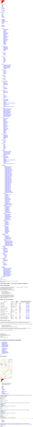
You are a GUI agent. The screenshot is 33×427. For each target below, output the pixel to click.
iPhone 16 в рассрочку (7, 113)
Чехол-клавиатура (6, 100)
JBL (4, 261)
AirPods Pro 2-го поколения (7, 65)
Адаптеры (5, 102)
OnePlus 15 (6, 221)
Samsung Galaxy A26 (8, 188)
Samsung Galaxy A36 (8, 186)
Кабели (5, 101)
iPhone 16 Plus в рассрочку (7, 272)
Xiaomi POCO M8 (7, 199)
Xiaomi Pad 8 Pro (7, 235)
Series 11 (5, 59)
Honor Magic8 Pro (7, 231)
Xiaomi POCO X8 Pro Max (8, 204)
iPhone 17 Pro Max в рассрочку (8, 108)
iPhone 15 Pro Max (6, 36)
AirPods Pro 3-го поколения (7, 151)
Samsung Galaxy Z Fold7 (8, 168)
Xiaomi (4, 71)
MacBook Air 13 (6, 135)
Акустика (3, 22)
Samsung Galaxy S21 (8, 183)
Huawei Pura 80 (7, 215)
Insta (5, 255)
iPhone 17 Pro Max (6, 29)
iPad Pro (5, 52)
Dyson (3, 23)
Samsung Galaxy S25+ (8, 171)
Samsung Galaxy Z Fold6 (8, 174)
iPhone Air (5, 30)
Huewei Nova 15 (7, 218)
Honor (4, 225)
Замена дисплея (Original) (3, 308)
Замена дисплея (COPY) (3, 309)
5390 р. (20, 318)
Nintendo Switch (6, 251)
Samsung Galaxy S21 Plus (8, 182)
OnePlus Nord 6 (7, 223)
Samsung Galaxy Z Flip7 (8, 169)
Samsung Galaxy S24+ (8, 176)
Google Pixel (5, 205)
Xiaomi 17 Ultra (7, 201)
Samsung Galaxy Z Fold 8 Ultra (9, 192)
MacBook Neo (5, 46)
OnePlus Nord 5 (7, 224)
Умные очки (5, 257)
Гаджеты (3, 253)
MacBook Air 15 (6, 136)
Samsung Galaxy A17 (8, 189)
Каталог (3, 4)
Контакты (3, 26)
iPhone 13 (5, 42)
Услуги (3, 392)
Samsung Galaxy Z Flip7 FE (8, 170)
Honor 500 (6, 227)
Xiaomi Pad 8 (7, 236)
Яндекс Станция (6, 91)
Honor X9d (6, 233)
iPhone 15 (5, 38)
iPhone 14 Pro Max (6, 39)
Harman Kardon (6, 92)
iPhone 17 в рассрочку (7, 110)
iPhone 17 (5, 31)
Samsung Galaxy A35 (8, 187)
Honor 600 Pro (7, 230)
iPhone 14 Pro (5, 40)
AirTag (4, 105)
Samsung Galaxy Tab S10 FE (9, 242)
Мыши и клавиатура (6, 104)
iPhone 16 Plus (5, 33)
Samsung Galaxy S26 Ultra (8, 166)
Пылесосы (5, 97)
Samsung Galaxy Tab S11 (8, 240)
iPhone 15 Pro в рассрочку (7, 274)
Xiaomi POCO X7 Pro (8, 194)
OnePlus (5, 73)
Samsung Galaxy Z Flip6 (8, 175)
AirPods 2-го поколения (7, 67)
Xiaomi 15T (6, 195)
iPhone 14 (5, 41)
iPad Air (5, 53)
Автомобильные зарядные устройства (9, 106)
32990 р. (20, 311)
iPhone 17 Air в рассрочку (7, 269)
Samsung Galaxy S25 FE (8, 173)
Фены (4, 263)
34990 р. (20, 315)
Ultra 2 (4, 57)
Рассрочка (3, 267)
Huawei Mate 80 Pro (7, 217)
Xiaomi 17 (6, 196)
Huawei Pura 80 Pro (7, 214)
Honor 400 (6, 226)
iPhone (3, 13)
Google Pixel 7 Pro (7, 208)
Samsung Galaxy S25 (8, 172)
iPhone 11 (5, 43)
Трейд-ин (3, 266)
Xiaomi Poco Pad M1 (8, 238)
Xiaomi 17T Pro (7, 197)
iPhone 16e (5, 35)
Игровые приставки (4, 21)
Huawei (5, 72)
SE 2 (4, 62)
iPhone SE (5, 44)
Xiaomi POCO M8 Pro (8, 203)
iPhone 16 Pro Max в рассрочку (8, 111)
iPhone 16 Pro (5, 34)
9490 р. (20, 309)
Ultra (4, 58)
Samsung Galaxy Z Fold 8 (8, 191)
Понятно (2, 426)
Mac (2, 14)
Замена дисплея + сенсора (4, 311)
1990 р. (20, 317)
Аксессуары (3, 8)
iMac (4, 138)
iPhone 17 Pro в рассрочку (7, 109)
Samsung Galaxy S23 (8, 179)
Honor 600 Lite (7, 229)
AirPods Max (5, 68)
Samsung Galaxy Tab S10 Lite (9, 245)
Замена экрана (2, 302)
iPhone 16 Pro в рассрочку (7, 112)
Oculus (4, 85)
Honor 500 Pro (7, 228)
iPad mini (5, 142)
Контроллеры (5, 83)
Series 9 (5, 60)
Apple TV (5, 87)
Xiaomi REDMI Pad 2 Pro (8, 237)
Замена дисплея (2, 310)
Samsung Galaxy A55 (8, 185)
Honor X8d (6, 232)
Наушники (5, 103)
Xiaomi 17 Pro (7, 200)
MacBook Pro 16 (6, 49)
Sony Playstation (6, 81)
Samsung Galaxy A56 (8, 184)
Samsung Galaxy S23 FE (8, 180)
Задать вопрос (28, 302)
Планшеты (3, 19)
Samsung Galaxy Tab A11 (8, 243)
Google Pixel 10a (7, 210)
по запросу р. (21, 302)
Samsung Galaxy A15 (8, 190)
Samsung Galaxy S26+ (8, 167)
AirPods (3, 16)
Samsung (5, 70)
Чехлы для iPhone (6, 99)
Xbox (4, 82)
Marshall (5, 259)
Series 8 (5, 61)
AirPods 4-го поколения (7, 66)
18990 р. (20, 310)
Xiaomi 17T (6, 202)
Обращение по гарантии (5, 393)
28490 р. (20, 312)
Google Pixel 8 (7, 207)
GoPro (6, 256)
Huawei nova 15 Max (8, 219)
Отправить (2, 404)
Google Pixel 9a (7, 209)
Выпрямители (5, 96)
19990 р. (20, 303)
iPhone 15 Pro (5, 37)
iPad (2, 6)
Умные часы (3, 20)
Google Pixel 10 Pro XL (8, 212)
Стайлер (5, 262)
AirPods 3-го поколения (7, 153)
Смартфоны (3, 165)
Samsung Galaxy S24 (8, 177)
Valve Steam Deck (6, 84)
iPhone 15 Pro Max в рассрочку (8, 114)
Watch (3, 7)
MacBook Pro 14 (6, 48)
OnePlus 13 (6, 222)
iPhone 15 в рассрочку (7, 116)
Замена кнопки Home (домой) (4, 317)
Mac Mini (5, 50)
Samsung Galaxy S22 (8, 181)
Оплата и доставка (4, 391)
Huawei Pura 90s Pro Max (8, 216)
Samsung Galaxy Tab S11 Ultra (9, 241)
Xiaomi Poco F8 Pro (7, 198)
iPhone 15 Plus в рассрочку (7, 115)
